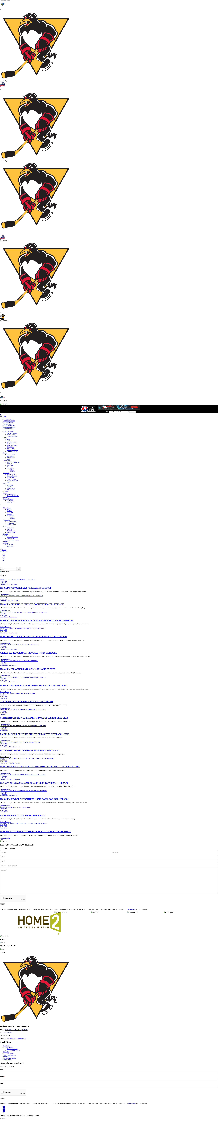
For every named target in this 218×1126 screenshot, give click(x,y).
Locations (9, 486)
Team (4, 437)
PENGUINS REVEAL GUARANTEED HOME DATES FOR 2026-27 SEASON (34, 799)
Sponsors (5, 491)
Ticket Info (6, 1046)
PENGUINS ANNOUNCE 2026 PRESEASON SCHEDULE (26, 588)
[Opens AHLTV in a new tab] (119, 409)
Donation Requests (12, 476)
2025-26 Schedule (8, 1053)
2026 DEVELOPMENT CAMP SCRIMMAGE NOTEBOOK (26, 701)
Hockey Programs (8, 499)
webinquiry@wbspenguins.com (17, 1038)
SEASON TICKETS (9, 421)
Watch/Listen (6, 460)
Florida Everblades (12, 451)
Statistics (9, 440)
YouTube (9, 463)
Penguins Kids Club (12, 480)
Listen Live (10, 465)
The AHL (6, 1052)
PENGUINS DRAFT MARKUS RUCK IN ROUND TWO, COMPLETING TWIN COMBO (40, 767)
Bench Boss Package (12, 1049)
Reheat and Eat (11, 489)
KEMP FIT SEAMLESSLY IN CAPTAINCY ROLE (22, 815)
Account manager (8, 428)
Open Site (132, 411)
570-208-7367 (8, 1033)
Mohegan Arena (11, 494)
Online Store (10, 485)
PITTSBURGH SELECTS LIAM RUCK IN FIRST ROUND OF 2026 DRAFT (34, 783)
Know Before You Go (9, 427)
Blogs (8, 459)
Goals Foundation (11, 474)
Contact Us (6, 1056)
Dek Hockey (10, 502)
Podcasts (9, 466)
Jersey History (10, 448)
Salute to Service (11, 479)
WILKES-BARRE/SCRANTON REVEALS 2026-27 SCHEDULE (28, 653)
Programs (6, 543)
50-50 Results (10, 477)
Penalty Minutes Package (13, 1050)
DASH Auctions (11, 488)
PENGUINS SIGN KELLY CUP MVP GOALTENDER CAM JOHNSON (32, 604)
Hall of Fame (10, 447)
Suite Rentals (10, 538)
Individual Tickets (8, 419)
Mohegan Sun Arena (12, 537)
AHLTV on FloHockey (13, 462)
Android (12, 471)
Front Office (10, 444)
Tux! (8, 482)
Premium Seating (8, 422)
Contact (5, 497)
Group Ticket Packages (9, 1058)
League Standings (11, 442)
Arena (5, 493)
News (5, 453)
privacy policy (132, 909)
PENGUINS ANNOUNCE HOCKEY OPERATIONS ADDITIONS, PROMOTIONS (36, 620)
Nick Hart (4, 582)
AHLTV (9, 509)
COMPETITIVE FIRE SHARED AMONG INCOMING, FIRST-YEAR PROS (34, 718)
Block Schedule (11, 434)
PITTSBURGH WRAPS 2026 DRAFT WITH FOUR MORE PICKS (30, 750)
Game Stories (10, 456)
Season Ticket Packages (9, 1055)
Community (6, 473)
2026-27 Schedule (8, 431)
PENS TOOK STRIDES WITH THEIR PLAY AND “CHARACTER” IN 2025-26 (35, 832)
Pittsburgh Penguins (12, 450)
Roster (8, 439)
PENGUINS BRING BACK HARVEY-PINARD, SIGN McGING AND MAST (34, 685)
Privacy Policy (7, 1059)
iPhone (12, 470)
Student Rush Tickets (9, 425)
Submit (2, 904)
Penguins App (10, 468)
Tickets (4, 416)
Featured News (11, 454)
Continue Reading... (5, 594)
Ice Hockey (10, 500)
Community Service (5, 600)
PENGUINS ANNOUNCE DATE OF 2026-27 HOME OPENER (27, 669)
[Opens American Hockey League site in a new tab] (88, 409)
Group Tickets (7, 424)
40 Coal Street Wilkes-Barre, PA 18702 (16, 1030)
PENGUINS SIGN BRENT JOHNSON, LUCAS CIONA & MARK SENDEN (33, 637)
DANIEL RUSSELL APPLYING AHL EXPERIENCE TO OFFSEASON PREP (34, 734)
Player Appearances (12, 436)
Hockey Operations (12, 445)
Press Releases (11, 457)
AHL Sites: (105, 411)
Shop (4, 483)
